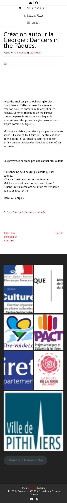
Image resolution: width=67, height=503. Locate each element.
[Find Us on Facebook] (37, 3)
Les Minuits (35, 52)
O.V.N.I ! (58, 233)
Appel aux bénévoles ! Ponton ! (10, 236)
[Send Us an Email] (31, 3)
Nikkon (33, 487)
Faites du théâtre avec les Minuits (29, 212)
